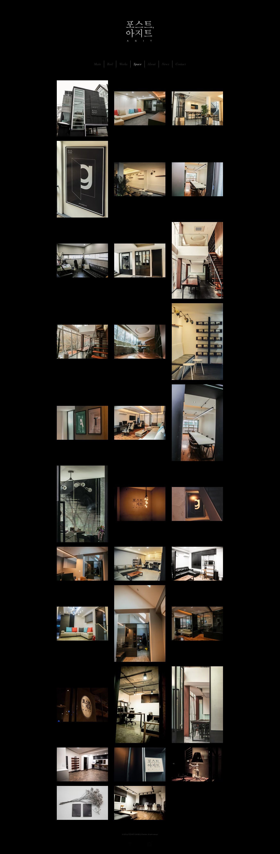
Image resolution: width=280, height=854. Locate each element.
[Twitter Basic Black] (139, 844)
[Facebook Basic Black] (129, 844)
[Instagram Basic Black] (149, 844)
